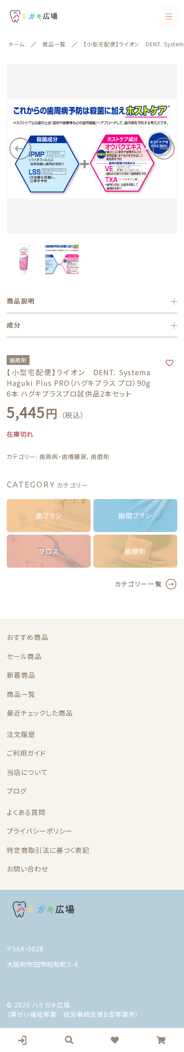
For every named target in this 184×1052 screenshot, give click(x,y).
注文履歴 (21, 734)
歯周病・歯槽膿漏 (63, 456)
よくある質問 (26, 812)
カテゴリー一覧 (138, 583)
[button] (20, 149)
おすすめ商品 (27, 637)
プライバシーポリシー (40, 830)
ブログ (17, 790)
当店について (27, 772)
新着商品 (21, 675)
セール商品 (24, 656)
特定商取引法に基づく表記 (48, 850)
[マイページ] (23, 1040)
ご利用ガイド (26, 752)
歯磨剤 (100, 456)
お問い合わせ (27, 868)
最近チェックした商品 (40, 712)
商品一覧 (21, 694)
